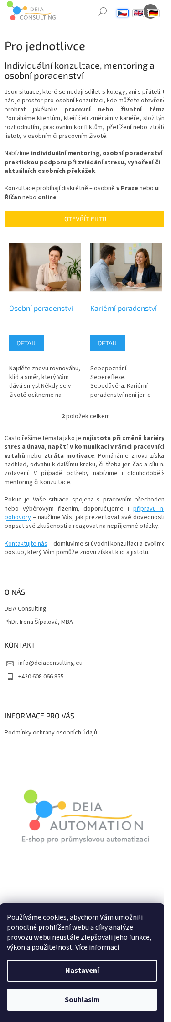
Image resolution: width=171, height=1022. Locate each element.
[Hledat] (102, 11)
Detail (26, 343)
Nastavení (82, 971)
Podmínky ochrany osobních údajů (51, 732)
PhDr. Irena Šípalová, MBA (39, 622)
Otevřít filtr (85, 219)
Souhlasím (82, 1000)
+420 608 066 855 (41, 676)
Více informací (97, 947)
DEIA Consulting (26, 609)
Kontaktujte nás (26, 543)
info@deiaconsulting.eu (50, 663)
